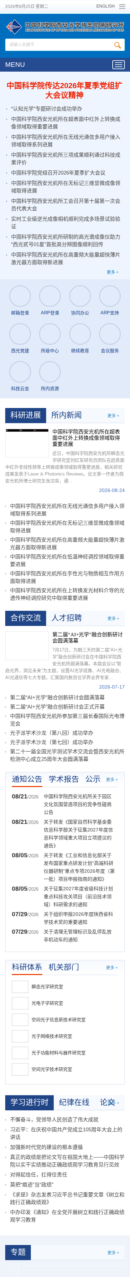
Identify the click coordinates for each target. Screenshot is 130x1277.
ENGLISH (105, 6)
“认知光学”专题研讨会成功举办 (46, 109)
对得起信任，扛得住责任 (38, 1174)
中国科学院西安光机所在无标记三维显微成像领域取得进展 (65, 186)
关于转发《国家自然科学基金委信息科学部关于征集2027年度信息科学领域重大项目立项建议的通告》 (78, 833)
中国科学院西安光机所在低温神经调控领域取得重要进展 (67, 560)
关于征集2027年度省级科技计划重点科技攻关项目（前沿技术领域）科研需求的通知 (78, 896)
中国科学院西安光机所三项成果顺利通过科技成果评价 (65, 158)
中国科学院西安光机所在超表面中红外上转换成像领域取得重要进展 (65, 122)
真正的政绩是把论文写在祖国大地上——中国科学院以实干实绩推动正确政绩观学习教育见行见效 (67, 1161)
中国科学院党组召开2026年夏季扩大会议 (58, 173)
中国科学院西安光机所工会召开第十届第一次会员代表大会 (65, 204)
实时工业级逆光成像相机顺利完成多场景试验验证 (65, 222)
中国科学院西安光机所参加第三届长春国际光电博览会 (67, 719)
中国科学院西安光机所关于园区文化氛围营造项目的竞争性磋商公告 (78, 804)
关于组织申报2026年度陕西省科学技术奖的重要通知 (78, 918)
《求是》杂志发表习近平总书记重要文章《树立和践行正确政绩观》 (67, 1198)
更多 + (113, 272)
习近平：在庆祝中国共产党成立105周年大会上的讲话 (66, 1133)
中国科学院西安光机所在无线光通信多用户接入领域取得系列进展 (65, 140)
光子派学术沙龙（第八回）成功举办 (51, 733)
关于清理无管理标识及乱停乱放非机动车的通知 (78, 935)
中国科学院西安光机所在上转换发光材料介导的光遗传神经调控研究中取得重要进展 (67, 594)
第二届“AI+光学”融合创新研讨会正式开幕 (57, 707)
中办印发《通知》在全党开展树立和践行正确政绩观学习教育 (67, 1216)
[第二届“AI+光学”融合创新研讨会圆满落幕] (27, 645)
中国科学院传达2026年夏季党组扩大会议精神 (64, 90)
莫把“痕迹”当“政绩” (31, 1184)
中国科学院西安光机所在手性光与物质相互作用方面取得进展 (67, 577)
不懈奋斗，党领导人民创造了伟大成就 (54, 1119)
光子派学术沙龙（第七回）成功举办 (51, 742)
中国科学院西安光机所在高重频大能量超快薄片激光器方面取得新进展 (65, 258)
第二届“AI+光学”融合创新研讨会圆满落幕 (87, 637)
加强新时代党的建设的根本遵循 (46, 1147)
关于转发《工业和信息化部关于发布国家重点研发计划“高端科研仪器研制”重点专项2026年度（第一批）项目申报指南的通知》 (79, 867)
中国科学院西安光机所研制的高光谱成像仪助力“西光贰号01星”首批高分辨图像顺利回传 (65, 240)
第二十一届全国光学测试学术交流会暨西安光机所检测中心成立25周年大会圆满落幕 (67, 755)
